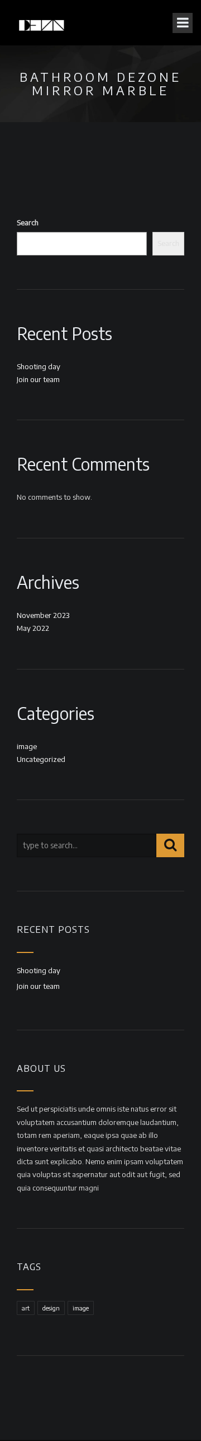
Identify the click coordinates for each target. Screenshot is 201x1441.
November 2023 (43, 615)
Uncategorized (41, 759)
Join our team (38, 379)
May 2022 (33, 628)
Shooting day (38, 366)
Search (28, 222)
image (27, 746)
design (51, 1308)
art (26, 1308)
